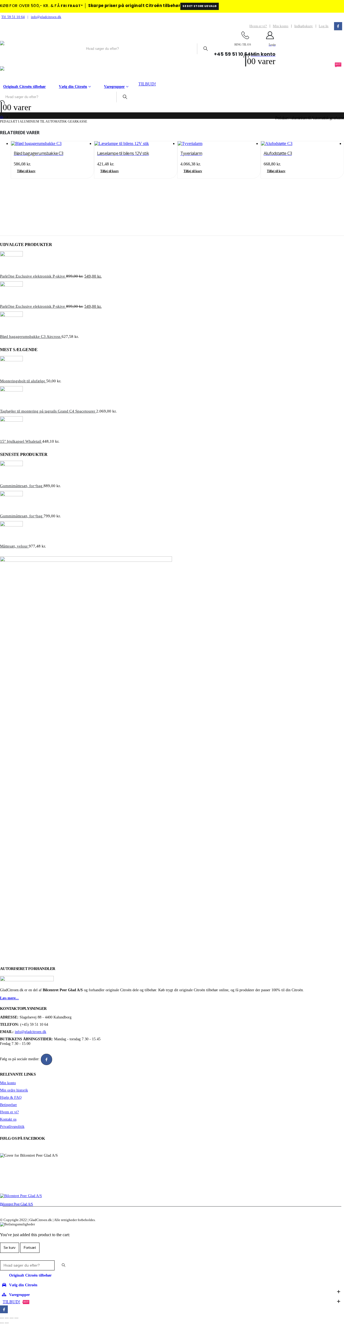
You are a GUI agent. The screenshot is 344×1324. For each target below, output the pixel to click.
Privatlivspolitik (12, 1126)
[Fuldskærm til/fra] (7, 1318)
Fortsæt (30, 1248)
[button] (3, 1258)
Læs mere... (9, 998)
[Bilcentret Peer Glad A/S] (21, 1196)
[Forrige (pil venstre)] (2, 1322)
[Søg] (205, 48)
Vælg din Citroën (73, 87)
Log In (323, 26)
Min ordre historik (14, 1090)
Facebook (46, 1059)
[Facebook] (338, 26)
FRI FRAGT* (72, 5)
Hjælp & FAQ (11, 1097)
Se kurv (9, 1248)
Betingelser (8, 1105)
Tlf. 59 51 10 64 (13, 17)
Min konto (280, 26)
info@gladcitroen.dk (46, 17)
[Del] (11, 1318)
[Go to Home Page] (1, 118)
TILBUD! (147, 84)
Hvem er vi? (258, 26)
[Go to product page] (52, 143)
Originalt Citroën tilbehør (24, 87)
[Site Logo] (40, 48)
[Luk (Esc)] (16, 1318)
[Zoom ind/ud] (2, 1318)
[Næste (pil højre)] (7, 1322)
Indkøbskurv (303, 26)
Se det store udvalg (199, 6)
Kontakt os (8, 1119)
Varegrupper (114, 87)
